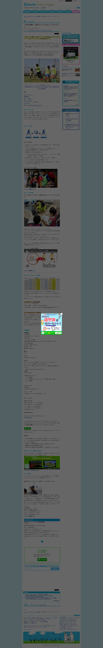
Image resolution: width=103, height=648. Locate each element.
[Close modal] (62, 314)
